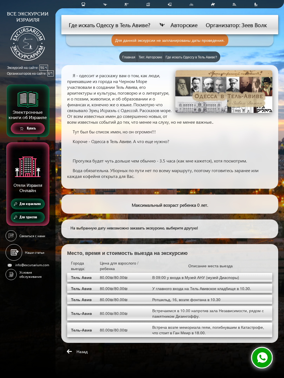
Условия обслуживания (30, 274)
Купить (31, 128)
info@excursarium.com (32, 265)
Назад (82, 351)
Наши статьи (34, 252)
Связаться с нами (32, 236)
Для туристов (28, 217)
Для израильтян (30, 204)
